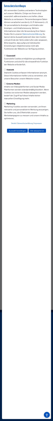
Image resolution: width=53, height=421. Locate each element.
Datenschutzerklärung (32, 34)
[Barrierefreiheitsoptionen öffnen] (47, 415)
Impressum (38, 123)
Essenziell (10, 55)
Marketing (10, 103)
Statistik (10, 69)
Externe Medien (13, 83)
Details (13, 123)
